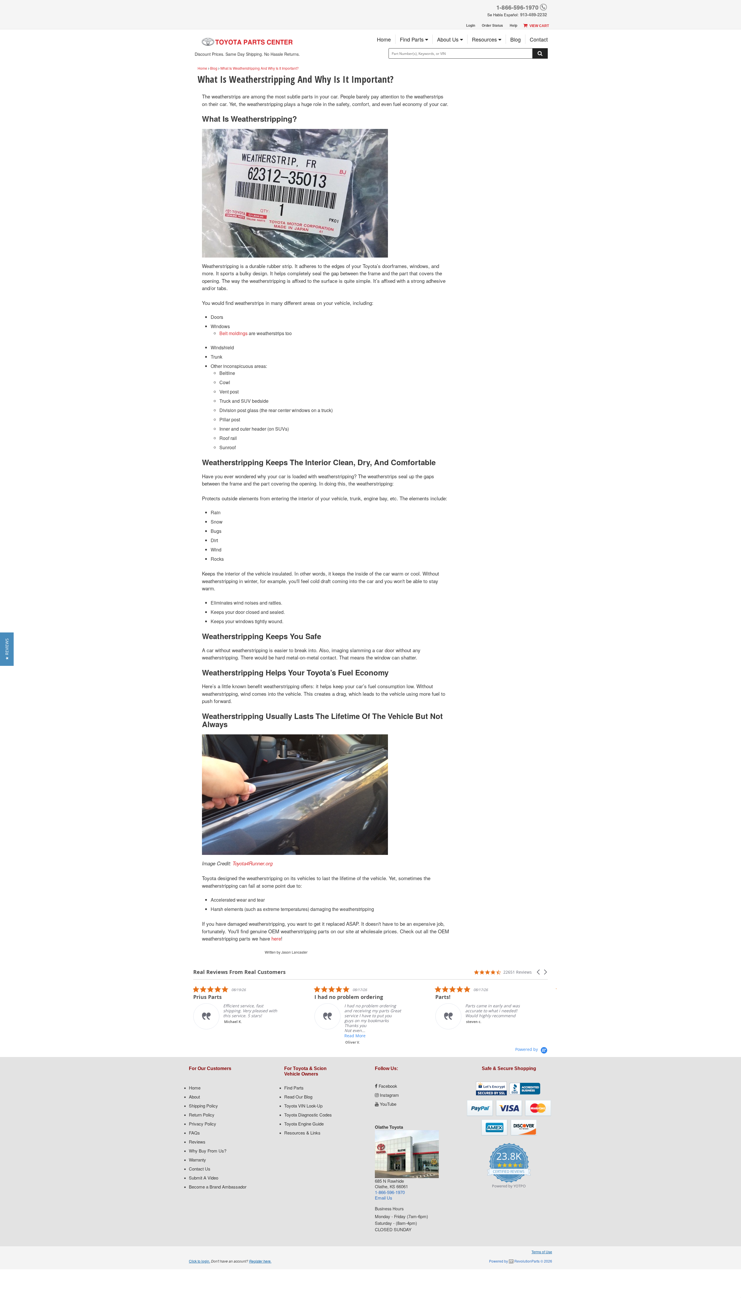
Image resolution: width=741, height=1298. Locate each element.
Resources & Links (302, 1133)
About (194, 1097)
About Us (448, 39)
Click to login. (199, 1261)
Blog (515, 39)
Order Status (492, 25)
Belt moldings (233, 333)
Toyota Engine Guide (304, 1124)
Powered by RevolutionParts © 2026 (520, 1261)
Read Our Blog (298, 1097)
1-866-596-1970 (517, 7)
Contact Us (199, 1169)
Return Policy (201, 1115)
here (276, 938)
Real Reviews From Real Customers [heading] (239, 972)
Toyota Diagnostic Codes (308, 1115)
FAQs (194, 1133)
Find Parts (412, 39)
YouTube (387, 1104)
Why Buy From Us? (207, 1151)
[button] (538, 972)
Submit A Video (203, 1178)
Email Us (383, 1198)
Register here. (260, 1261)
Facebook (387, 1086)
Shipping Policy (203, 1106)
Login (470, 25)
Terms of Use (541, 1251)
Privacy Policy (202, 1124)
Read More (280, 1035)
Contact (539, 39)
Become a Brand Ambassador (217, 1187)
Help (513, 25)
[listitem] (283, 1015)
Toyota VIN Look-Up (303, 1106)
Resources (485, 39)
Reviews (197, 1142)
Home (384, 39)
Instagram (389, 1095)
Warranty (197, 1160)
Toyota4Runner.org (252, 863)
